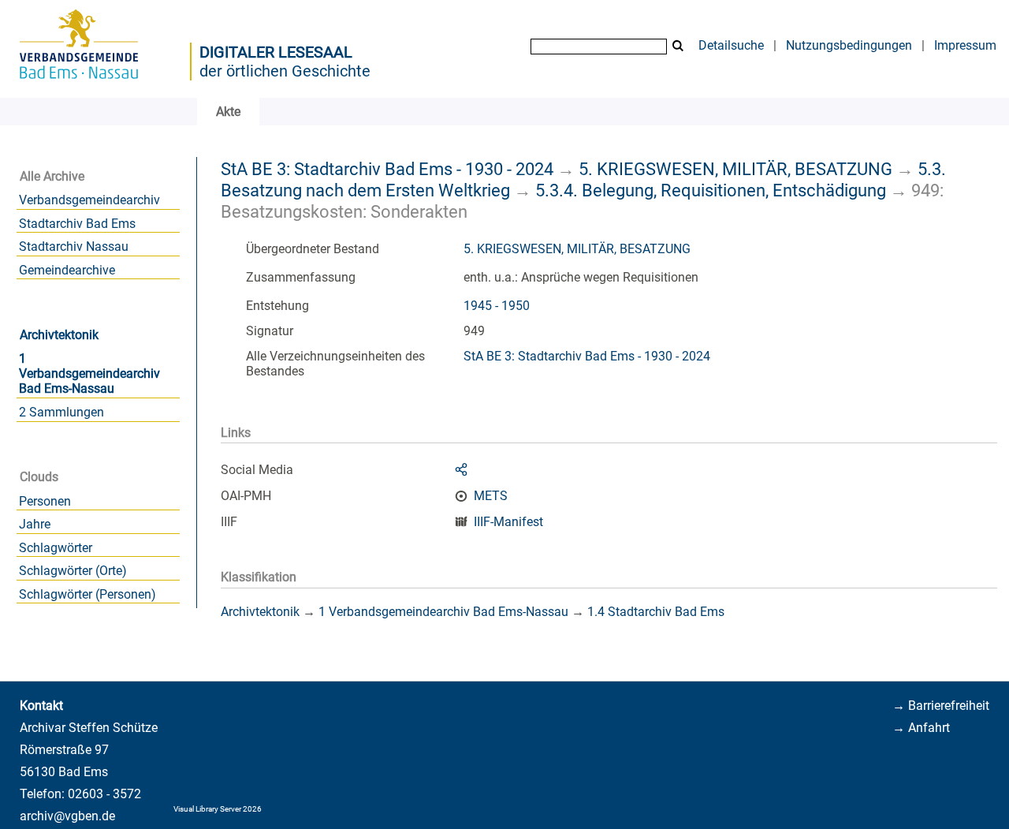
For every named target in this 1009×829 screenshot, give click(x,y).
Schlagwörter (55, 547)
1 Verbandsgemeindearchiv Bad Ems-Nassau (89, 373)
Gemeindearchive (67, 270)
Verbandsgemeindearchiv (89, 199)
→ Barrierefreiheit (940, 705)
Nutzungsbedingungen (849, 45)
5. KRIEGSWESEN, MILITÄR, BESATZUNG (735, 169)
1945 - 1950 (497, 305)
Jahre (34, 524)
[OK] (678, 46)
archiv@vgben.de (67, 815)
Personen (45, 501)
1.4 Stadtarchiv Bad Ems (655, 611)
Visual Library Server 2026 (217, 809)
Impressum (965, 45)
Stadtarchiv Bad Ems (77, 223)
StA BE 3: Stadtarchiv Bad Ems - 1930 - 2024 (387, 169)
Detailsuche (731, 45)
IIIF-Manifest (508, 521)
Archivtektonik (59, 334)
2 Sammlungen (61, 412)
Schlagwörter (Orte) (73, 570)
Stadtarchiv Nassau (73, 246)
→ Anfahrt (921, 727)
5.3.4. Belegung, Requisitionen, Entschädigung (710, 190)
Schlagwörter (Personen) (87, 594)
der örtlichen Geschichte (284, 71)
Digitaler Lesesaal (275, 52)
